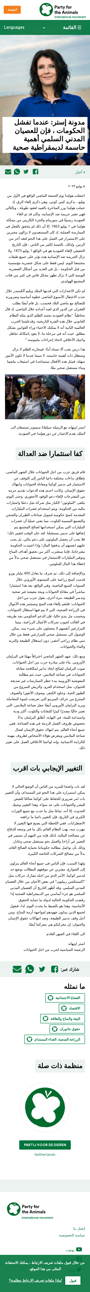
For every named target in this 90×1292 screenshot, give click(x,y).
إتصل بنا (79, 1228)
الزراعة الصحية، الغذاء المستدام (57, 1039)
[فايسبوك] (35, 172)
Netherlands (45, 1150)
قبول (73, 1281)
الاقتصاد (74, 1008)
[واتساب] (16, 172)
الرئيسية (12, 9)
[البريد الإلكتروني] (8, 172)
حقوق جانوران (70, 1029)
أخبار (78, 172)
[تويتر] (26, 172)
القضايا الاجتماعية (68, 998)
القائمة (69, 27)
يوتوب (71, 1249)
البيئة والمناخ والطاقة (65, 1019)
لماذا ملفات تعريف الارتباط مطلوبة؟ (35, 1280)
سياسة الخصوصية (72, 1235)
